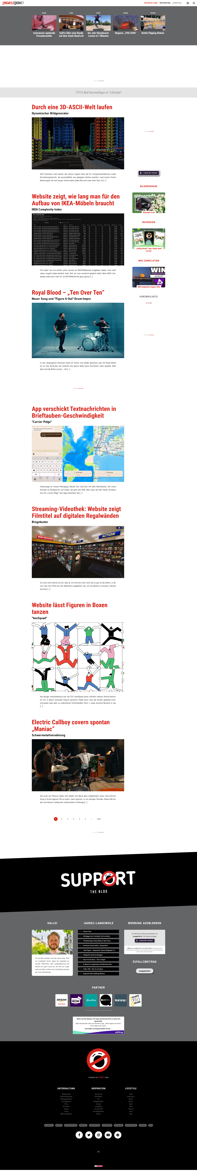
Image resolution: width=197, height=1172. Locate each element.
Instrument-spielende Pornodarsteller (44, 34)
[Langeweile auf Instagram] (98, 1135)
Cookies (143, 1125)
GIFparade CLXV (149, 212)
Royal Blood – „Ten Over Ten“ (68, 292)
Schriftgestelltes (98, 1111)
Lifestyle (131, 1089)
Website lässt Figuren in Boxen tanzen (70, 608)
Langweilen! (144, 971)
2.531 (99, 819)
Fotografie (98, 1106)
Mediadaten (94, 1125)
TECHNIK (153, 13)
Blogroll (49, 1125)
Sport (131, 1104)
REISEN (125, 13)
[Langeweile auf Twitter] (88, 1135)
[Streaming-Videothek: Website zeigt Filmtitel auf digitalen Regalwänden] (78, 552)
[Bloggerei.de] (98, 1166)
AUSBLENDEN (101, 80)
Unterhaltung (66, 1089)
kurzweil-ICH (98, 1109)
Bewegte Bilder (98, 1101)
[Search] (194, 3)
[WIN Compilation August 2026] (148, 277)
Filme (66, 1104)
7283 (101, 1077)
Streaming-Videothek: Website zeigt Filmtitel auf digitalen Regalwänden (76, 512)
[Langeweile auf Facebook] (79, 1135)
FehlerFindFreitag (66, 1096)
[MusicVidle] (91, 1000)
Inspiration (99, 1089)
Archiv (59, 1125)
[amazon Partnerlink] (61, 1000)
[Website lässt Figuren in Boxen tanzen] (78, 657)
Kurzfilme (66, 1106)
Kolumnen (130, 1096)
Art (98, 1099)
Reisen (131, 1101)
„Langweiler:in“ (137, 936)
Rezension (148, 222)
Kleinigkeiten (66, 1101)
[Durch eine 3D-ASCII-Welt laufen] (78, 143)
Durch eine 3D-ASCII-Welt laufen (72, 107)
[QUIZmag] (106, 1000)
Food (130, 1094)
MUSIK (44, 13)
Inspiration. (165, 3)
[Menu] (188, 3)
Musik (131, 1099)
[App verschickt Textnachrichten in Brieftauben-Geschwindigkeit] (78, 453)
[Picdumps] (121, 1000)
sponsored (107, 1125)
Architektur (98, 1096)
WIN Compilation (148, 261)
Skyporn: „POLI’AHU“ (125, 32)
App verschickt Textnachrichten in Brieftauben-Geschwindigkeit (74, 412)
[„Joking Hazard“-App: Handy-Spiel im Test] (148, 238)
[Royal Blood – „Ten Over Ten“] (78, 330)
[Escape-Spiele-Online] (135, 1000)
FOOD (71, 13)
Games (66, 1109)
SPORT (98, 13)
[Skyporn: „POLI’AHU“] (125, 23)
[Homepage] (15, 3)
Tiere (130, 1111)
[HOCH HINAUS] (98, 1152)
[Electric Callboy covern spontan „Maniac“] (78, 765)
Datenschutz (131, 1125)
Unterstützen (71, 1125)
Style (130, 1106)
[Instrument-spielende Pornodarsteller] (44, 23)
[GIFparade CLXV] (148, 202)
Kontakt (83, 1125)
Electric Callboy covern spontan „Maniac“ (71, 725)
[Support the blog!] (98, 882)
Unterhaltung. (151, 3)
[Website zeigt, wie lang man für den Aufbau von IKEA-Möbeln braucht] (78, 239)
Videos (98, 1114)
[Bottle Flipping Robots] (153, 23)
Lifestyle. (177, 3)
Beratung (119, 1125)
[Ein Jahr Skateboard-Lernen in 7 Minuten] (98, 23)
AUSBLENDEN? (101, 832)
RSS (150, 1125)
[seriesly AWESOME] (76, 1000)
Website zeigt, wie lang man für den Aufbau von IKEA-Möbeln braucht (76, 200)
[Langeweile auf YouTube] (108, 1135)
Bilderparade (148, 186)
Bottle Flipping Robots (153, 32)
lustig (66, 1111)
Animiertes (98, 1094)
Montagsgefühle (66, 1099)
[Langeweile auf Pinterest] (117, 1135)
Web (130, 1114)
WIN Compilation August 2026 (149, 287)
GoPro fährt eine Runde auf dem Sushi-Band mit (71, 34)
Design (98, 1104)
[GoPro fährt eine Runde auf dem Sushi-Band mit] (71, 23)
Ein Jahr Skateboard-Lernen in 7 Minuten (98, 34)
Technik (130, 1109)
